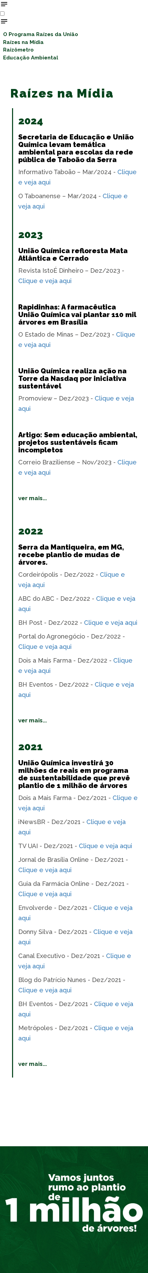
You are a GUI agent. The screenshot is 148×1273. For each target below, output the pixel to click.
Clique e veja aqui (45, 280)
